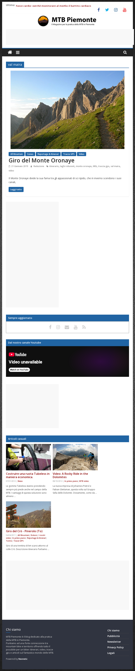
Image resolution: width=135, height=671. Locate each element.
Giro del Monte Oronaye (42, 160)
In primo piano (71, 481)
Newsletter (114, 641)
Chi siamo (113, 630)
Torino (9, 541)
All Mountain (16, 154)
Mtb (95, 166)
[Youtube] (76, 327)
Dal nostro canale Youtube (24, 342)
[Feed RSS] (84, 327)
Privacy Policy (115, 647)
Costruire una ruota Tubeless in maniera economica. (28, 475)
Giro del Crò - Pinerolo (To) (24, 531)
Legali (111, 653)
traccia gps (103, 166)
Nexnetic (22, 658)
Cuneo (30, 154)
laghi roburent (67, 166)
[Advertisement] (70, 37)
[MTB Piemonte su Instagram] (58, 327)
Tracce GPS (69, 154)
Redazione (39, 166)
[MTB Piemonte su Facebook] (50, 327)
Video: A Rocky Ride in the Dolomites (70, 475)
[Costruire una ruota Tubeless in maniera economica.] (28, 457)
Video (81, 154)
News (20, 481)
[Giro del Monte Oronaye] (67, 73)
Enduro (34, 535)
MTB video (84, 481)
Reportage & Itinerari (48, 154)
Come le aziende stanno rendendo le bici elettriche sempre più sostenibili (61, 6)
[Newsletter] (67, 327)
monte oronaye (84, 166)
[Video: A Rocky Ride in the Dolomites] (75, 457)
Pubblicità (113, 636)
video (11, 170)
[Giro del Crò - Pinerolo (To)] (28, 514)
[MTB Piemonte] (10, 52)
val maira (115, 166)
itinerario (54, 166)
